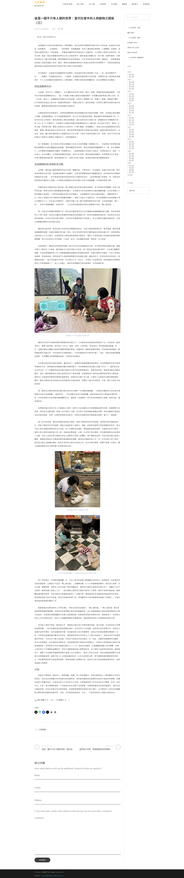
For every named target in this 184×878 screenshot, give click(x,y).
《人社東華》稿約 (133, 38)
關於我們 (130, 33)
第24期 (131, 154)
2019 (129, 151)
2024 (129, 91)
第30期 (131, 134)
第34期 (131, 122)
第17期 (131, 172)
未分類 (129, 175)
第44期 (131, 94)
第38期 (131, 110)
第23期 (131, 156)
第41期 (131, 100)
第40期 (131, 106)
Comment (39, 818)
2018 (129, 163)
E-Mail (37, 788)
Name (37, 775)
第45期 (131, 88)
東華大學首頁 (132, 52)
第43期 (131, 96)
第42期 (131, 98)
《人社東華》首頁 (133, 28)
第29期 (131, 136)
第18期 (131, 170)
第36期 (131, 118)
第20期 (131, 165)
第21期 (131, 160)
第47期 (131, 84)
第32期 (131, 130)
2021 (129, 127)
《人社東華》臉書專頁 (135, 57)
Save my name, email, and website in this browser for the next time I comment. (74, 811)
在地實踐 (42, 729)
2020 (129, 139)
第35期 (131, 120)
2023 (54, 29)
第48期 (131, 82)
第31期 (131, 132)
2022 (129, 115)
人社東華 (39, 2)
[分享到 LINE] (39, 712)
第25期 (131, 148)
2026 (129, 72)
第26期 (131, 146)
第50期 (131, 74)
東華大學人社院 (133, 47)
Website (38, 800)
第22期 (131, 158)
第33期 (131, 124)
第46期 (131, 86)
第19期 (131, 168)
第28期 (131, 142)
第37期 (60, 29)
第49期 (131, 76)
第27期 (131, 144)
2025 (129, 79)
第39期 (131, 108)
